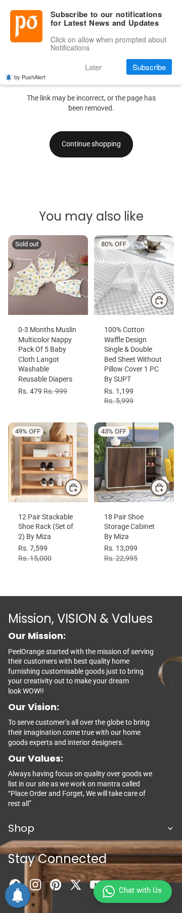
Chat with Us (140, 890)
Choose (167, 300)
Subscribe (149, 67)
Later (93, 67)
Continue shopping (91, 144)
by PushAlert (30, 77)
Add (81, 487)
